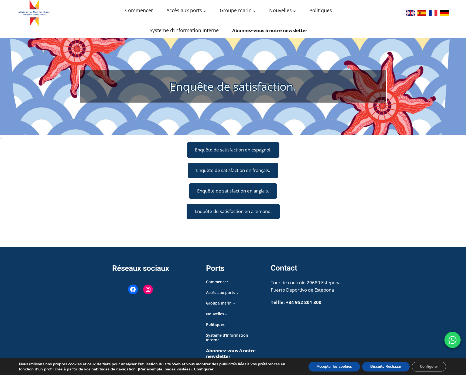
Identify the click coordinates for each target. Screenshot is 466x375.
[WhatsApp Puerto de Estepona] (452, 340)
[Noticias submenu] (294, 10)
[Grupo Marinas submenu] (254, 10)
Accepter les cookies (334, 366)
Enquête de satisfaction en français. (233, 170)
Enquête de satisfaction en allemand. (233, 211)
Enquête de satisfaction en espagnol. (233, 150)
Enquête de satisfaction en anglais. (233, 191)
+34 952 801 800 (303, 302)
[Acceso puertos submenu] (204, 10)
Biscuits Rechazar (386, 366)
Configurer (204, 369)
